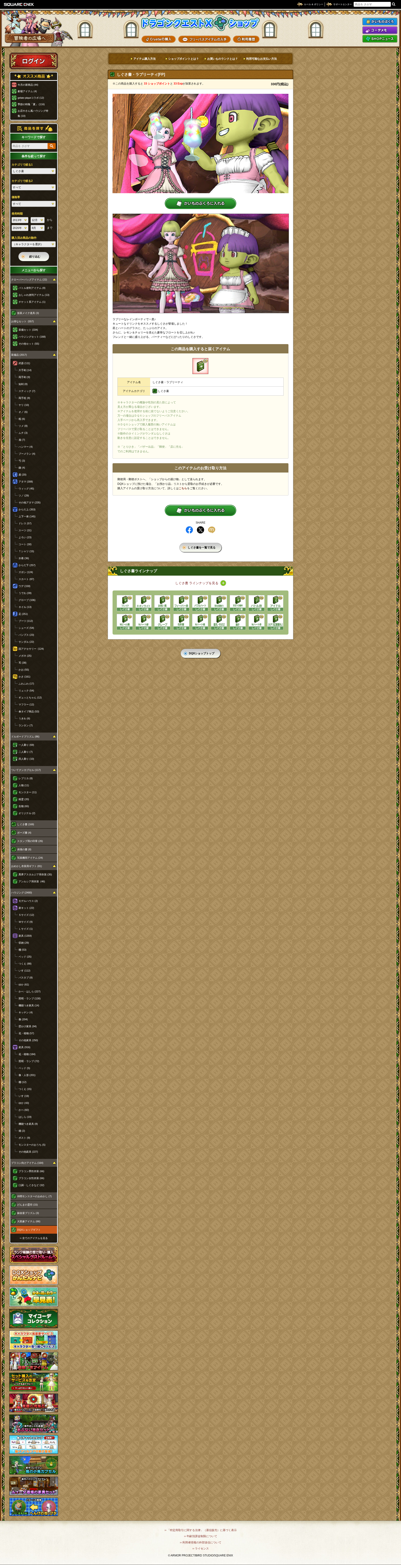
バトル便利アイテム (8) (32, 288)
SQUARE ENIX (19, 4)
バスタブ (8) (26, 977)
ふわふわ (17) (26, 683)
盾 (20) (22, 474)
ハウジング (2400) (21, 892)
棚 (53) (22, 949)
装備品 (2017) (19, 354)
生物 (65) (24, 806)
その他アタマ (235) (30, 502)
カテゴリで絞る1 (22, 164)
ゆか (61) (24, 984)
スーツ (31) (25, 530)
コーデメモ (379, 30)
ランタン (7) (26, 725)
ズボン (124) (26, 572)
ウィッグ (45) (26, 488)
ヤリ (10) (24, 405)
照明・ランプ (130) (30, 998)
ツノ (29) (24, 495)
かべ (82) (24, 1110)
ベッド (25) (25, 956)
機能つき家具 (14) (29, 1005)
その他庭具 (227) (28, 1151)
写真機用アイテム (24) (30, 857)
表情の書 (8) (24, 849)
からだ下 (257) (27, 565)
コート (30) (25, 544)
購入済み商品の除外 (24, 237)
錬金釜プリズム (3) (28, 1213)
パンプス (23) (26, 634)
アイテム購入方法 (144, 58)
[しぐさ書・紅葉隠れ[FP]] (275, 622)
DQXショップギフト (29, 1229)
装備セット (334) (28, 329)
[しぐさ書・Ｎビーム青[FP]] (125, 622)
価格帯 (16, 197)
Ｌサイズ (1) (26, 928)
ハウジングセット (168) (32, 336)
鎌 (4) (22, 467)
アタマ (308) (26, 481)
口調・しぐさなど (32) (31, 1185)
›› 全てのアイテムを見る (34, 1238)
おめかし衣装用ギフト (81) (26, 866)
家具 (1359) (25, 935)
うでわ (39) (25, 593)
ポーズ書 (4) (24, 832)
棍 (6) (22, 418)
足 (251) (23, 614)
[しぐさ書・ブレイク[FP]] (125, 603)
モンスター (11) (28, 792)
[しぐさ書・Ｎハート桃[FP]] (200, 622)
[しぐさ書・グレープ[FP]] (162, 622)
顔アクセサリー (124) (31, 648)
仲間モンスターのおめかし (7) (34, 1196)
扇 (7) (22, 439)
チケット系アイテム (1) (32, 301)
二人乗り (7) (26, 751)
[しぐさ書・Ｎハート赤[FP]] (256, 622)
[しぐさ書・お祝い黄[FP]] (162, 603)
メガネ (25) (25, 655)
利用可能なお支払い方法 (261, 58)
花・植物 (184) (27, 1054)
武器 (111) (24, 363)
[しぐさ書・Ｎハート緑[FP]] (143, 622)
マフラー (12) (26, 704)
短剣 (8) (23, 384)
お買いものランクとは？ (222, 58)
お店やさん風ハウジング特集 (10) (33, 113)
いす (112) (24, 970)
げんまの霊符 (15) (27, 1204)
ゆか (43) (24, 1103)
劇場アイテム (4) (27, 91)
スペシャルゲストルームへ (33, 1254)
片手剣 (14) (25, 370)
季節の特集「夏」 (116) (31, 104)
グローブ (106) (27, 600)
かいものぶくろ (379, 21)
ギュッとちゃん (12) (30, 697)
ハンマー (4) (26, 446)
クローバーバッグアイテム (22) (29, 279)
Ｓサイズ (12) (26, 914)
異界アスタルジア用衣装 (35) (35, 874)
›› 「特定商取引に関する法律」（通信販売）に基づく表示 (201, 1530)
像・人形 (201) (27, 1075)
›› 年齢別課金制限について (200, 1536)
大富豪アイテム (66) (28, 1221)
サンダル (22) (26, 641)
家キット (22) (26, 907)
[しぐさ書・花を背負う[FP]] (219, 603)
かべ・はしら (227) (30, 991)
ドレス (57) (25, 523)
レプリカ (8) (26, 778)
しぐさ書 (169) (25, 824)
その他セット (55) (29, 343)
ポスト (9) (24, 1137)
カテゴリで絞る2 (22, 181)
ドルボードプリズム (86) (25, 736)
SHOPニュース (379, 38)
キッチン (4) (26, 1012)
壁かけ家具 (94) (28, 1026)
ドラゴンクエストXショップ (200, 23)
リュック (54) (26, 690)
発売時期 (17, 213)
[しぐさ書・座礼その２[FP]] (219, 622)
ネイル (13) (25, 607)
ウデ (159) (24, 586)
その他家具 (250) (28, 1040)
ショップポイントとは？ (183, 58)
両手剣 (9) (24, 377)
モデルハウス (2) (28, 901)
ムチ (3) (23, 432)
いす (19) (24, 1096)
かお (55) (24, 669)
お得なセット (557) (22, 321)
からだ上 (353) (27, 509)
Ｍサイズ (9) (26, 921)
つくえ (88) (25, 963)
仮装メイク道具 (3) (28, 313)
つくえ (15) (25, 1089)
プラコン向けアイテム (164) (27, 1162)
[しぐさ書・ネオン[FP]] (143, 603)
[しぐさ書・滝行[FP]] (238, 622)
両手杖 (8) (24, 398)
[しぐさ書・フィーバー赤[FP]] (181, 603)
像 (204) (23, 1019)
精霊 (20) (24, 799)
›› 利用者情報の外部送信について (200, 1542)
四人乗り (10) (26, 758)
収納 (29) (24, 942)
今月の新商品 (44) (28, 84)
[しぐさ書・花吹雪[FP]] (181, 622)
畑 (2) (22, 1130)
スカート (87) (26, 579)
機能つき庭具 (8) (28, 1123)
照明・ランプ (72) (29, 1061)
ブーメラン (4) (27, 453)
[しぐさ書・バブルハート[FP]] (200, 603)
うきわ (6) (24, 718)
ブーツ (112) (26, 620)
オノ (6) (23, 412)
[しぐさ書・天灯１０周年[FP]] (238, 603)
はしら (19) (25, 1116)
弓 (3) (22, 460)
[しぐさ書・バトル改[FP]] (256, 603)
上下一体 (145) (27, 516)
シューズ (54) (26, 627)
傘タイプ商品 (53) (29, 711)
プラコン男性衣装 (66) (31, 1171)
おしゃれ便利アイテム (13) (34, 294)
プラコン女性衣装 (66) (31, 1178)
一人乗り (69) (26, 744)
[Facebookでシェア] (189, 530)
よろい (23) (25, 537)
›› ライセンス (200, 1548)
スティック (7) (27, 391)
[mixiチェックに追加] (211, 530)
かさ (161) (24, 676)
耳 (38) (22, 662)
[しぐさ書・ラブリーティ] (200, 366)
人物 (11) (24, 785)
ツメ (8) (23, 425)
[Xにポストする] (200, 530)
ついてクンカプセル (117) (26, 770)
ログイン (33, 60)
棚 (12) (22, 1082)
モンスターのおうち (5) (32, 1144)
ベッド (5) (24, 1068)
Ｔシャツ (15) (26, 551)
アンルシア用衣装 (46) (32, 881)
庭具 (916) (24, 1047)
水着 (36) (24, 558)
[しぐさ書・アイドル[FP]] (275, 603)
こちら (183, 488)
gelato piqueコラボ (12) (31, 97)
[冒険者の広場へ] (30, 38)
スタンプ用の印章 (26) (30, 841)
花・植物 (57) (26, 1033)
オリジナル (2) (27, 813)
